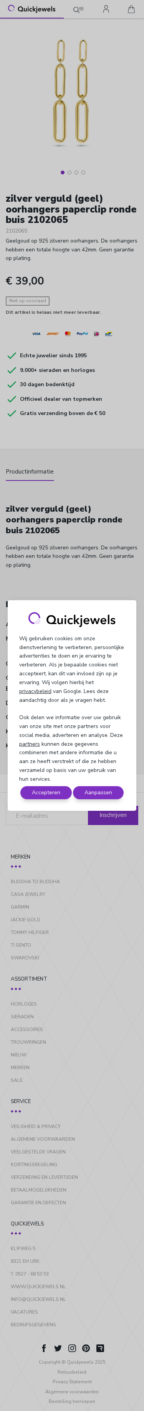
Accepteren (46, 792)
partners (29, 744)
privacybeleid (35, 691)
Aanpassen (98, 792)
